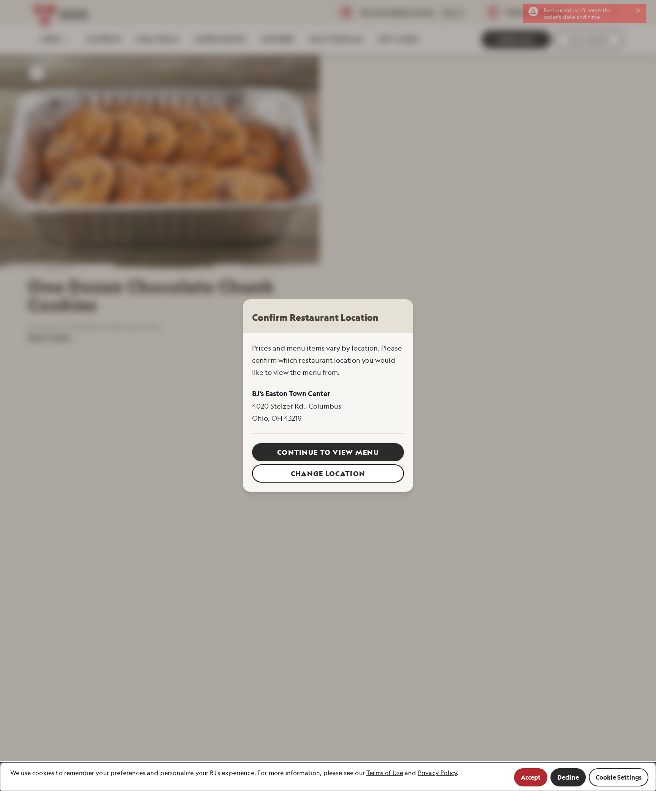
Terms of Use (384, 773)
